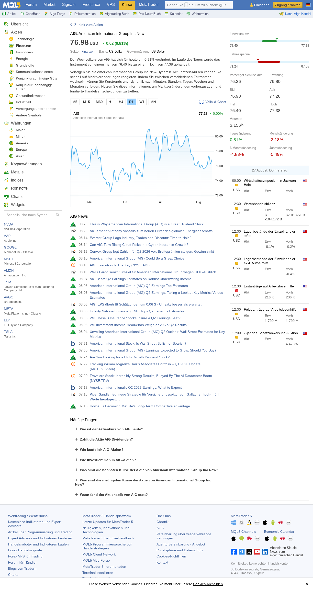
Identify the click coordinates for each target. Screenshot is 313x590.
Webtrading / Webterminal (28, 516)
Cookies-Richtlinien (171, 556)
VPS (111, 4)
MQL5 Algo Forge (96, 560)
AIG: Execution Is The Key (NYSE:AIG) (120, 265)
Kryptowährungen (26, 164)
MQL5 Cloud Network (99, 554)
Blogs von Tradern (22, 568)
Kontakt (162, 562)
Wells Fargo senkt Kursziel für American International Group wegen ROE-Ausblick (153, 272)
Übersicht (19, 24)
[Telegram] (242, 552)
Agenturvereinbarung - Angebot (180, 544)
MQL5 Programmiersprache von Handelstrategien (107, 546)
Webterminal (200, 14)
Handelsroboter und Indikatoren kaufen (38, 544)
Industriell (23, 102)
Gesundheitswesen (30, 96)
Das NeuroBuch (149, 14)
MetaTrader (149, 4)
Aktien (16, 32)
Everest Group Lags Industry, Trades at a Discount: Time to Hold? (140, 238)
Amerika (22, 143)
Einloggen (261, 5)
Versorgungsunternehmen (36, 109)
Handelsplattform (106, 516)
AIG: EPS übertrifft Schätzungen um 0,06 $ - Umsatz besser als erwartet (145, 304)
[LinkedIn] (265, 552)
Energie (22, 59)
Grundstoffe (25, 65)
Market (49, 4)
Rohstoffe (19, 188)
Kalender (176, 14)
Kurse (127, 4)
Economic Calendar (279, 531)
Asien (20, 156)
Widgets (18, 205)
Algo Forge (57, 14)
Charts (16, 196)
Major (20, 130)
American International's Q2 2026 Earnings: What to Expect (136, 387)
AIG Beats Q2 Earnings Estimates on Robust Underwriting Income (141, 279)
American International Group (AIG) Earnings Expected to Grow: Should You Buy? (153, 350)
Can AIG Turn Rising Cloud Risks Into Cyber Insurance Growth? (139, 245)
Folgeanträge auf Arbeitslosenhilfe (270, 309)
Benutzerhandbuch (108, 538)
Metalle (17, 172)
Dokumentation (85, 14)
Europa (21, 149)
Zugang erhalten (288, 5)
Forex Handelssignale (25, 550)
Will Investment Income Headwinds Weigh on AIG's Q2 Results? (139, 325)
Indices (17, 180)
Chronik (162, 522)
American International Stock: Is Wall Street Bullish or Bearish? (138, 343)
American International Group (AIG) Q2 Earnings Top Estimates (139, 286)
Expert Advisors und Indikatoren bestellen (40, 538)
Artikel (11, 14)
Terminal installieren (97, 573)
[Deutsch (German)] (308, 2)
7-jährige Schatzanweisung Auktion (271, 333)
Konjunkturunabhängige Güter (34, 87)
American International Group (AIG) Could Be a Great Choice (137, 258)
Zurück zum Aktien (88, 25)
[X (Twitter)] (249, 552)
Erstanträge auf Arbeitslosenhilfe (269, 286)
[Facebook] (234, 552)
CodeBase (33, 14)
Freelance (91, 4)
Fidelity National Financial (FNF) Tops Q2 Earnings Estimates (137, 311)
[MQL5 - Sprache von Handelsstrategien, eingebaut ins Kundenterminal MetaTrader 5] (12, 5)
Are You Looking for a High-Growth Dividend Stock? (130, 357)
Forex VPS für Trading (25, 556)
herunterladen (104, 566)
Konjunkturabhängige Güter (37, 78)
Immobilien (24, 52)
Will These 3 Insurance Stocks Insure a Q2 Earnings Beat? (135, 318)
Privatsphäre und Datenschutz (179, 550)
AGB (160, 528)
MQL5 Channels (243, 531)
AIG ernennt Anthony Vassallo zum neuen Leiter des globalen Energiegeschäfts (151, 231)
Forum (31, 4)
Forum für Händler (22, 562)
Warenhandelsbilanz (259, 204)
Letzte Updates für (107, 522)
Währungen (21, 123)
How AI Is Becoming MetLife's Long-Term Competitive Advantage (140, 406)
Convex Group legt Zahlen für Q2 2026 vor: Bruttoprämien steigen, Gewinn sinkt (152, 251)
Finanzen (23, 45)
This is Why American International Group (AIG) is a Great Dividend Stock (146, 224)
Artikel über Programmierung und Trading (40, 532)
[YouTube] (257, 552)
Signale (69, 4)
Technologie (25, 39)
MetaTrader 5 (241, 516)
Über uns (163, 516)
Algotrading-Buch (117, 14)
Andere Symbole (29, 115)
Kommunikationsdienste (34, 72)
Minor (20, 136)
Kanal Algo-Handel (298, 14)
